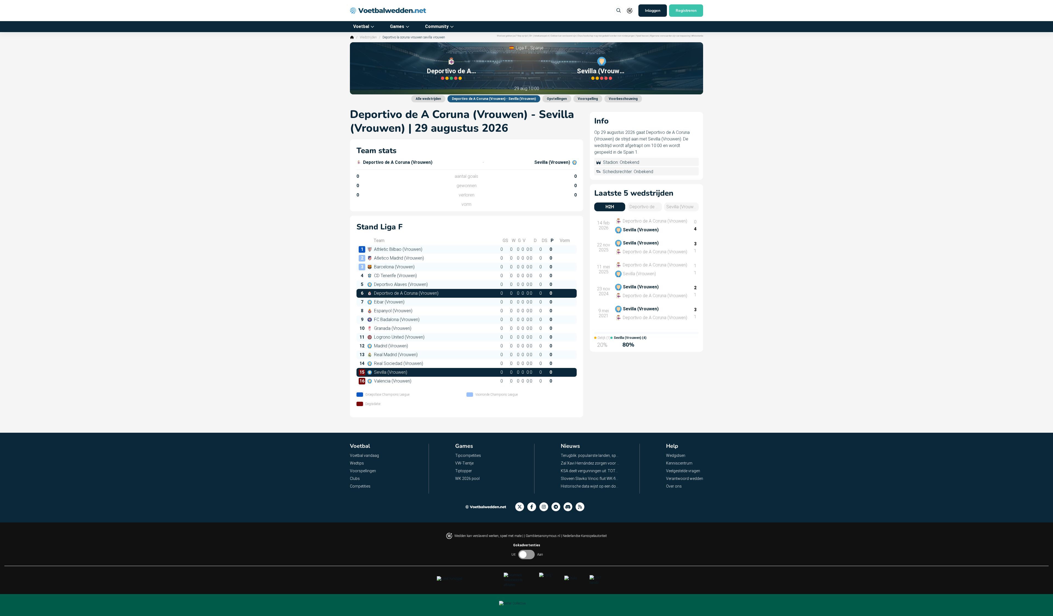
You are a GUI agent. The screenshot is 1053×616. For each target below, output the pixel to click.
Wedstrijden (368, 37)
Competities (360, 486)
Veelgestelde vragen (683, 471)
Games (397, 26)
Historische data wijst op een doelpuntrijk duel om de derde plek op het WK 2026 (590, 486)
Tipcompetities (468, 455)
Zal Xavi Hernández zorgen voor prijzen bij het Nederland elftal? (590, 463)
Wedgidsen (675, 455)
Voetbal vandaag (364, 455)
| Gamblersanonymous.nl (542, 536)
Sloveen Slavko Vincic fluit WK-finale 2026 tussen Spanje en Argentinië (590, 478)
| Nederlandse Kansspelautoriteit (584, 536)
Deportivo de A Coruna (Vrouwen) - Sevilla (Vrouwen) (494, 99)
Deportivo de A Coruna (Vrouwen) (451, 71)
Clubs (355, 478)
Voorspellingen (363, 471)
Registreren (686, 10)
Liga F (521, 47)
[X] (521, 506)
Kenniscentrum (679, 463)
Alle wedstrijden (428, 99)
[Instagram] (545, 506)
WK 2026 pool (467, 478)
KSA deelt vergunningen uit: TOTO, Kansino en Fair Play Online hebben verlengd (590, 471)
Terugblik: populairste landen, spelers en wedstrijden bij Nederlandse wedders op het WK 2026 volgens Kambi (590, 455)
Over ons (674, 486)
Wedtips (357, 463)
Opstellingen (557, 99)
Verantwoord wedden (684, 478)
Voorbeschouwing (623, 99)
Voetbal (361, 26)
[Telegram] (557, 506)
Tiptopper (463, 471)
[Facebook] (533, 506)
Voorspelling (588, 99)
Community (437, 26)
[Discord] (570, 506)
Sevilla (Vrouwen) (601, 71)
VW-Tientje (464, 463)
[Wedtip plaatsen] (618, 10)
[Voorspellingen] (582, 506)
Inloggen (652, 10)
